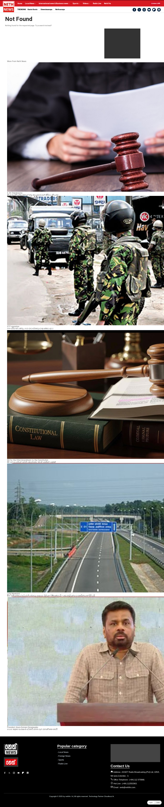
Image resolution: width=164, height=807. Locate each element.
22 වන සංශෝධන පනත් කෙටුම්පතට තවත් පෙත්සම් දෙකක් (31, 462)
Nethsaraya (60, 9)
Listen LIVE (155, 3)
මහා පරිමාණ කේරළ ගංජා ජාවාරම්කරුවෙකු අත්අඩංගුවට (30, 328)
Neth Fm (107, 3)
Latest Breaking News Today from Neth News (8, 7)
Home (20, 3)
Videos (85, 3)
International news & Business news (53, 3)
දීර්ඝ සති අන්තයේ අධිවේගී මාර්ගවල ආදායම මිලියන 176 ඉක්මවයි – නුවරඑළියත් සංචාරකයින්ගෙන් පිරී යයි (51, 595)
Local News (29, 3)
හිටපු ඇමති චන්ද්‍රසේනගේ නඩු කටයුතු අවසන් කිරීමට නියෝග (32, 195)
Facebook (134, 10)
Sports (75, 3)
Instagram (144, 10)
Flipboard (154, 10)
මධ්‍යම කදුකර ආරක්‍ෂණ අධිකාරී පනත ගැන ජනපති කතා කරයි (32, 729)
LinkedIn (159, 10)
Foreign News (64, 756)
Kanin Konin (32, 9)
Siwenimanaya (46, 9)
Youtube (149, 10)
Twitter (139, 10)
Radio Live (97, 3)
